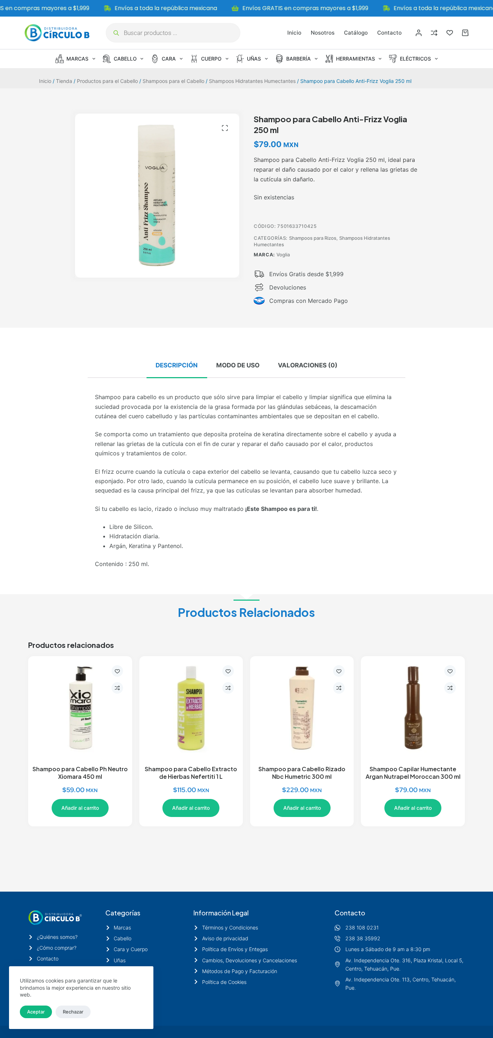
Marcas (77, 59)
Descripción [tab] (177, 365)
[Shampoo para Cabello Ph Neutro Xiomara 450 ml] (80, 708)
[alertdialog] (246, 8)
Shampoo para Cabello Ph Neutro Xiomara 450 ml (80, 772)
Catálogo (356, 32)
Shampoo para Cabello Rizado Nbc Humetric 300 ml (301, 772)
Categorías (122, 913)
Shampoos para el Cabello (173, 81)
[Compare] (434, 33)
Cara (169, 59)
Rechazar (73, 1012)
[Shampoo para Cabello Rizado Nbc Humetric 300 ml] (302, 708)
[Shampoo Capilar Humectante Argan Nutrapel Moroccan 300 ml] (413, 708)
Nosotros (323, 32)
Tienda (64, 81)
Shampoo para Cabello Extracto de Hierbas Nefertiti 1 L (191, 772)
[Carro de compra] (465, 33)
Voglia (283, 254)
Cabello (125, 59)
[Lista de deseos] (449, 33)
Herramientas (355, 59)
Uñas (254, 59)
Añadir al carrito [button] (80, 808)
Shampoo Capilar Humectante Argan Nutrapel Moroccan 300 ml (413, 772)
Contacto (389, 32)
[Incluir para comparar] (117, 688)
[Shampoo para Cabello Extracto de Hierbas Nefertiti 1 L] (191, 708)
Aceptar (36, 1012)
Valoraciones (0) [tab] (307, 365)
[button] (225, 128)
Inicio (294, 32)
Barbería (298, 59)
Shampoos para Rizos (312, 238)
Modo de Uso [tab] (237, 365)
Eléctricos (415, 59)
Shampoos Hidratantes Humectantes (252, 81)
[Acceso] (418, 33)
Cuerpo (211, 59)
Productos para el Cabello (107, 81)
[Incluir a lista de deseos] (117, 671)
